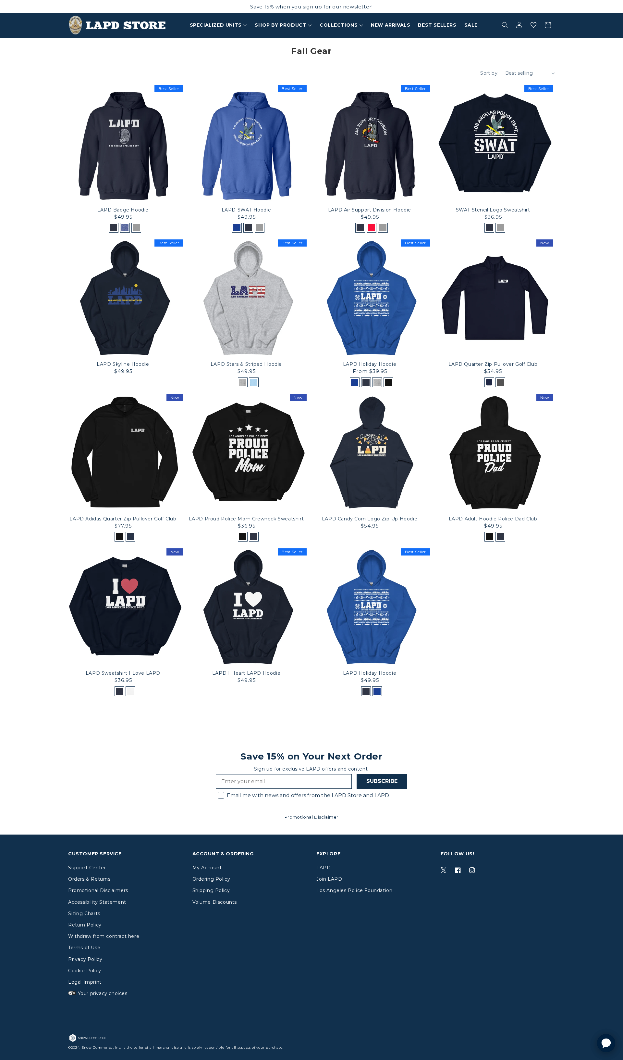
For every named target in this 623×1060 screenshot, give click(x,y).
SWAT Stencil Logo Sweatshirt (493, 210)
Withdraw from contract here (103, 936)
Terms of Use (84, 948)
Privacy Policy (85, 959)
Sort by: (489, 73)
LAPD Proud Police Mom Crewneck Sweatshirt (246, 519)
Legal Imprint (85, 982)
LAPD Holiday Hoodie (369, 364)
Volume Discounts (214, 902)
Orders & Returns (89, 879)
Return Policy (85, 925)
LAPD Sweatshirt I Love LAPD (123, 673)
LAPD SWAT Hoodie (246, 210)
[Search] (505, 25)
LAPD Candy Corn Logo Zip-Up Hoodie (369, 519)
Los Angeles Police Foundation (354, 890)
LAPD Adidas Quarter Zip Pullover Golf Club (122, 519)
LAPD (323, 868)
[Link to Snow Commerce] (87, 1041)
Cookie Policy (84, 971)
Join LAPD (329, 879)
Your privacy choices (102, 993)
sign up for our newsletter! (338, 7)
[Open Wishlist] (533, 25)
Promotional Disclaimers (98, 890)
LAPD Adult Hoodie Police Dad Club (493, 519)
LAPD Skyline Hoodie (123, 364)
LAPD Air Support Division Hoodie (369, 210)
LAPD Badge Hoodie (123, 210)
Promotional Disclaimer (311, 817)
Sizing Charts (84, 913)
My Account (207, 868)
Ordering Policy (211, 879)
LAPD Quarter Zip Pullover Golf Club (493, 364)
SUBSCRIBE (381, 781)
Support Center (87, 868)
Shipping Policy (211, 890)
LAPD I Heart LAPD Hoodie (246, 673)
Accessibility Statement (97, 902)
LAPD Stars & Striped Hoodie (246, 364)
